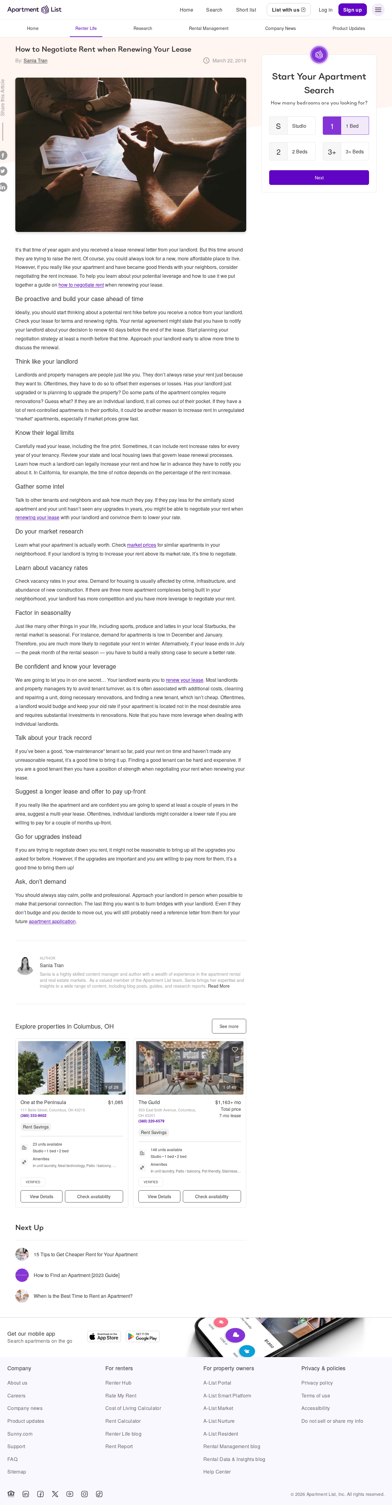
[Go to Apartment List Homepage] (34, 9)
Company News (280, 28)
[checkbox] (292, 125)
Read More (219, 986)
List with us (286, 9)
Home (33, 28)
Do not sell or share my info (332, 1420)
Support (16, 1446)
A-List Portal (217, 1382)
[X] (55, 1494)
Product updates (25, 1420)
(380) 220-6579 (151, 1121)
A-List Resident (220, 1433)
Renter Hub (118, 1382)
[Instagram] (84, 1494)
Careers (16, 1395)
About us (17, 1382)
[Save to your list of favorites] (117, 1050)
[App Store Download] (104, 1337)
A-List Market (218, 1407)
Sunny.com (19, 1433)
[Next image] (121, 1068)
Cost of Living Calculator (133, 1407)
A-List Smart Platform (227, 1395)
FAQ (12, 1459)
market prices (141, 544)
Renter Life (86, 28)
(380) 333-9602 (34, 1115)
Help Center (217, 1471)
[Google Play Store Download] (143, 1337)
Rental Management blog (231, 1446)
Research (143, 28)
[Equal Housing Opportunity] (11, 1494)
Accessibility (315, 1407)
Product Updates (349, 28)
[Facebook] (40, 1494)
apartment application (52, 921)
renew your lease (184, 679)
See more (229, 1026)
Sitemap (16, 1471)
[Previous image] (23, 1068)
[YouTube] (70, 1494)
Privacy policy (317, 1382)
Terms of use (315, 1395)
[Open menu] (378, 9)
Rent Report (119, 1446)
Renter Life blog (123, 1433)
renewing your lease (37, 517)
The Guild (149, 1102)
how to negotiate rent (81, 284)
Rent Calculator (123, 1420)
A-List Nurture (219, 1420)
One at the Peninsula (43, 1102)
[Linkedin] (25, 1494)
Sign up (352, 9)
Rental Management (208, 28)
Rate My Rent (120, 1395)
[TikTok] (99, 1494)
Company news (25, 1407)
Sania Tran (35, 60)
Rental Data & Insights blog (234, 1459)
